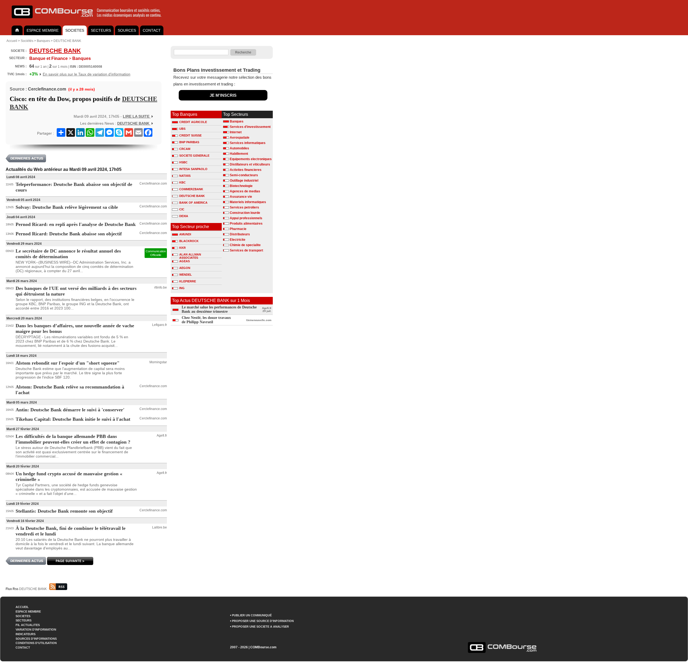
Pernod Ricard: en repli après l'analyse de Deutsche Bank (76, 224)
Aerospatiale (239, 137)
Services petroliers (244, 207)
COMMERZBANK (191, 189)
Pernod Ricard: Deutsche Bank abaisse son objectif (69, 233)
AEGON (184, 267)
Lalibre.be (159, 527)
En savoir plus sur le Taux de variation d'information (86, 74)
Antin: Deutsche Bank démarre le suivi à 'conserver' (70, 409)
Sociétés (27, 41)
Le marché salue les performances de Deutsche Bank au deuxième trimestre (219, 309)
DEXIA (183, 216)
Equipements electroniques (251, 159)
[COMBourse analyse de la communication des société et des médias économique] (90, 20)
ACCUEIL (22, 607)
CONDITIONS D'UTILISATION (36, 643)
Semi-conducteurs (244, 175)
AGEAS (184, 261)
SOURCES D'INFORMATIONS (36, 638)
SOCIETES (74, 30)
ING (182, 288)
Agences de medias (245, 191)
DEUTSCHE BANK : (34, 589)
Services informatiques (248, 143)
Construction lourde (245, 213)
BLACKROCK (189, 241)
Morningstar (158, 362)
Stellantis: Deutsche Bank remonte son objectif (64, 511)
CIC (181, 209)
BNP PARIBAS (189, 142)
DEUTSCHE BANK (67, 41)
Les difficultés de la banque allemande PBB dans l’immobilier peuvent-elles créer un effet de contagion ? (73, 439)
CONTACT (152, 30)
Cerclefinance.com (47, 89)
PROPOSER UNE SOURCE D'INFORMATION (263, 621)
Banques (43, 41)
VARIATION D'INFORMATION (36, 629)
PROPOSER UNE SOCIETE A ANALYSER (260, 626)
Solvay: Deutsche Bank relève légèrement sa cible (67, 207)
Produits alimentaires (246, 223)
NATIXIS (185, 175)
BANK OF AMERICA (193, 202)
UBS (182, 128)
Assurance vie (241, 197)
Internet (236, 132)
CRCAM (184, 148)
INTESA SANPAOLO (193, 169)
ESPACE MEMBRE (43, 30)
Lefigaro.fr (159, 325)
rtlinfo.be (160, 287)
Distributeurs (240, 234)
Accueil (11, 41)
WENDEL (185, 274)
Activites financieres (245, 170)
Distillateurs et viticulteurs (250, 164)
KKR (182, 247)
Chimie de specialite (245, 245)
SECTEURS (101, 30)
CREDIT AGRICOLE (193, 122)
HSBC (183, 162)
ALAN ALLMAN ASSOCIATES (190, 255)
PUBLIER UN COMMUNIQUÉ (252, 615)
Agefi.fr (162, 435)
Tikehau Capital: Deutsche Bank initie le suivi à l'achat (73, 419)
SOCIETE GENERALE (194, 155)
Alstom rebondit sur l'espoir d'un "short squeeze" (68, 363)
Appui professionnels (246, 218)
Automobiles (239, 148)
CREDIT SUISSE (190, 135)
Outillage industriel (244, 180)
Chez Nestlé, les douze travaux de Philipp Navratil (206, 320)
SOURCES (127, 30)
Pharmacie (238, 229)
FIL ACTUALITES (28, 625)
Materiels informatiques (248, 202)
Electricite (237, 240)
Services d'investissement (250, 127)
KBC (182, 182)
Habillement (239, 154)
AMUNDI (185, 234)
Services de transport (246, 250)
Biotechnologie (241, 186)
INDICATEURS (25, 634)
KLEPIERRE (187, 281)
